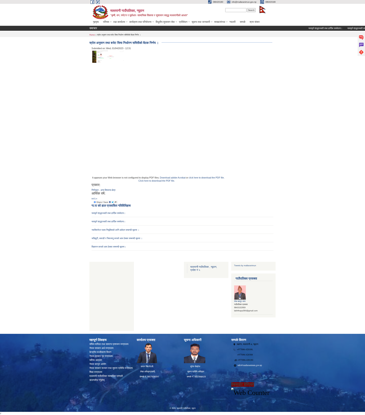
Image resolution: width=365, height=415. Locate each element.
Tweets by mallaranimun (245, 265)
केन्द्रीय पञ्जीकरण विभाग (100, 352)
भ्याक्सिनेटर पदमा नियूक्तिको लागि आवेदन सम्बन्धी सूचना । (115, 230)
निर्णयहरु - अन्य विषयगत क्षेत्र (103, 190)
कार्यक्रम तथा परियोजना (140, 22)
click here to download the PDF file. (206, 177)
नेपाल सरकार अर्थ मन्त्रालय (101, 348)
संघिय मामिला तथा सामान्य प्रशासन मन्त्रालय (108, 344)
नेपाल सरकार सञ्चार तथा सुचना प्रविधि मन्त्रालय (111, 368)
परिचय (106, 22)
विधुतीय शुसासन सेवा (165, 22)
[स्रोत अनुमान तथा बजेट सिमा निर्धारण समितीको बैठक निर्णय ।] (108, 56)
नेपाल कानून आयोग (97, 364)
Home (92, 35)
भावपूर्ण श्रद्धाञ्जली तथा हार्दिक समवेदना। (316, 28)
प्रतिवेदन (183, 22)
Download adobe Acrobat (173, 177)
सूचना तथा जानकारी (201, 22)
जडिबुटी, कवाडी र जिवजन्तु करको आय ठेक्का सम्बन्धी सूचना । (117, 238)
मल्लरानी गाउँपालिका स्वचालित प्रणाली (106, 376)
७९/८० (94, 198)
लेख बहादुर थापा (240, 301)
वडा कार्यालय (119, 22)
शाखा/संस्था (219, 22)
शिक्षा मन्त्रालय (95, 372)
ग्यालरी (232, 22)
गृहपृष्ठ (96, 22)
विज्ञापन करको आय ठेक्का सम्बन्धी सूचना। (109, 247)
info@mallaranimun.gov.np (250, 365)
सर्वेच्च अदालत (95, 360)
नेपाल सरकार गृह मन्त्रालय (100, 356)
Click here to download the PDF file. (156, 181)
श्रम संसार (255, 22)
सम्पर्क (242, 22)
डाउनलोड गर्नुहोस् (97, 380)
